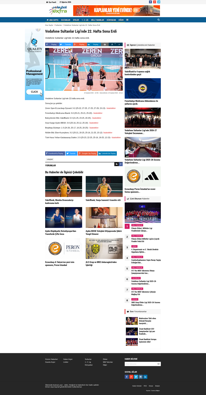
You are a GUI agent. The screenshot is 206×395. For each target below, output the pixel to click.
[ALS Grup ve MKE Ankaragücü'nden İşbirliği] (104, 248)
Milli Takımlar (108, 362)
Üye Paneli (52, 2)
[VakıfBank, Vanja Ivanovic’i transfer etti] (104, 186)
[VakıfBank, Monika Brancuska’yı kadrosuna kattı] (63, 186)
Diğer (105, 365)
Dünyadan (89, 365)
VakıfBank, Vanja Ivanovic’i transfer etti (103, 200)
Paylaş (53, 44)
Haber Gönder (137, 386)
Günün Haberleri (51, 359)
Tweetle (68, 44)
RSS (145, 386)
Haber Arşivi (67, 359)
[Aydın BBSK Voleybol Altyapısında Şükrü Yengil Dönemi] (104, 217)
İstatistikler (111, 108)
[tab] (116, 164)
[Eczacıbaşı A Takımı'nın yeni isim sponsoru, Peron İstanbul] (63, 248)
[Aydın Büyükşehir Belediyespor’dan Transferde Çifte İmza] (63, 217)
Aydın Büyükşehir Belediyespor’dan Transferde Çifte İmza (60, 232)
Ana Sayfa (49, 25)
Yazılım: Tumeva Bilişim (153, 390)
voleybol (50, 159)
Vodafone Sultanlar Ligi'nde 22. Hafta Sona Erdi (82, 25)
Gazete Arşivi (50, 362)
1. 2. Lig (88, 362)
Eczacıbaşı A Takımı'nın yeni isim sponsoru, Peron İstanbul (59, 263)
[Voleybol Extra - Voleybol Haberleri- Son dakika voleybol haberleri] (58, 10)
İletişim (157, 386)
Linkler (65, 362)
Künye (151, 386)
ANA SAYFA (53, 20)
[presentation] (116, 164)
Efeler (105, 359)
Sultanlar (58, 25)
